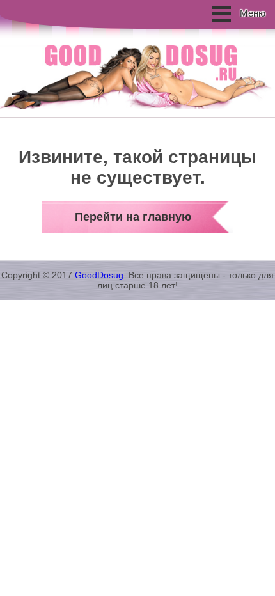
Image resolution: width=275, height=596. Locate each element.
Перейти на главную (133, 216)
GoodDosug (99, 275)
